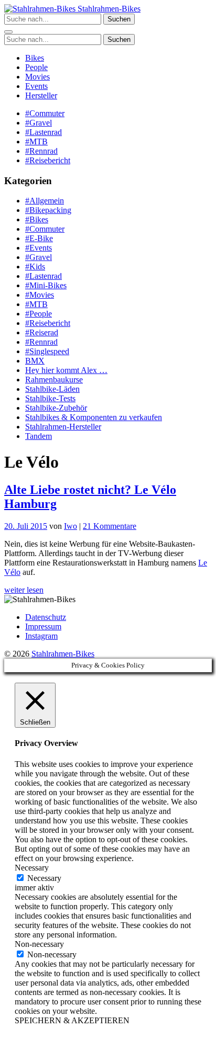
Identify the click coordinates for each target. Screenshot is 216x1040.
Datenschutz (45, 617)
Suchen (119, 19)
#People (38, 313)
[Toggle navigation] (8, 31)
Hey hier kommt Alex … (66, 370)
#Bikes (36, 219)
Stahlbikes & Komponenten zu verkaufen (93, 417)
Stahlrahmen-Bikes (108, 8)
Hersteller (41, 95)
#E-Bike (39, 238)
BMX (35, 360)
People (36, 67)
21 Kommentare (109, 526)
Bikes (34, 57)
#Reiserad (41, 332)
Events (36, 86)
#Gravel (38, 122)
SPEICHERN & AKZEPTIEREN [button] (72, 1020)
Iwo (70, 526)
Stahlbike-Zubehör (56, 407)
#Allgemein (44, 200)
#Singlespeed (47, 351)
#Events (38, 247)
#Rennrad (41, 150)
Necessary (44, 878)
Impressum (43, 626)
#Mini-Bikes (46, 285)
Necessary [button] (32, 867)
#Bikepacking (48, 210)
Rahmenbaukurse (54, 379)
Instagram (41, 635)
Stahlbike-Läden (52, 389)
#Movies (39, 294)
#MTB (36, 141)
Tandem (38, 436)
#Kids (35, 266)
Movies (37, 76)
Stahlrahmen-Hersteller (63, 426)
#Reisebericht (47, 160)
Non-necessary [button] (39, 944)
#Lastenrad (43, 132)
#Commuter (44, 113)
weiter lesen (24, 589)
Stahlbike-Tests (50, 398)
